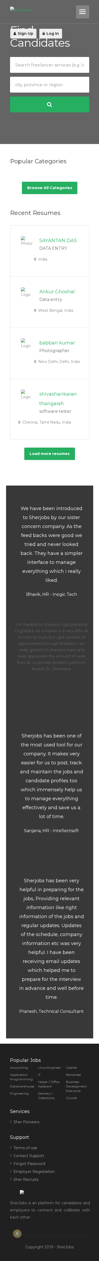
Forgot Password (29, 1163)
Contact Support (28, 1155)
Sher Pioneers (26, 1122)
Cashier (71, 1068)
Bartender (73, 1075)
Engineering (19, 1093)
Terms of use (25, 1147)
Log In (52, 33)
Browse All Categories (49, 187)
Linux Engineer (49, 1068)
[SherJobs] (42, 10)
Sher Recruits (25, 1179)
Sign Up (25, 33)
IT (39, 1075)
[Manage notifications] (17, 1233)
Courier (71, 1098)
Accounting (19, 1068)
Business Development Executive (76, 1086)
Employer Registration (34, 1171)
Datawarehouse (22, 1086)
